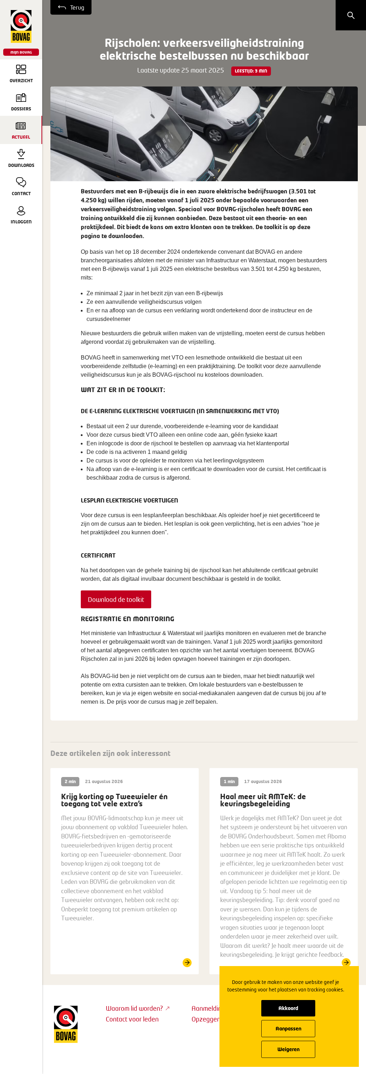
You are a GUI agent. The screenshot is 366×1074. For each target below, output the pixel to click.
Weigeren (288, 1049)
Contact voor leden (132, 1019)
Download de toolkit (116, 599)
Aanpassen (288, 1028)
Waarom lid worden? (134, 1008)
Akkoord (288, 1008)
